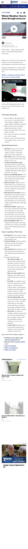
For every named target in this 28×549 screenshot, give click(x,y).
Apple (21, 338)
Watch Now (23, 2)
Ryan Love (9, 43)
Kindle (14, 340)
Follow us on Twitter (10, 350)
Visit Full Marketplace (21, 359)
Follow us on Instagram (11, 348)
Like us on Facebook (10, 346)
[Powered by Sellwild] (24, 443)
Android (7, 340)
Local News (6, 12)
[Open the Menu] (2, 2)
